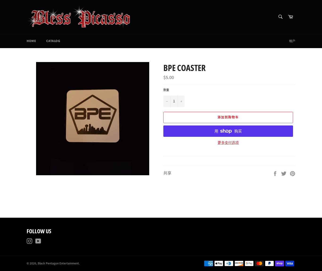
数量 (166, 90)
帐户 (292, 41)
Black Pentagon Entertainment (58, 263)
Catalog (53, 41)
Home (31, 41)
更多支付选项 (228, 143)
